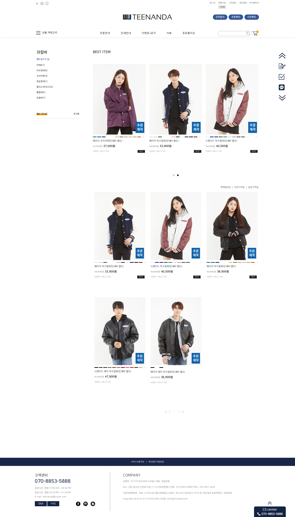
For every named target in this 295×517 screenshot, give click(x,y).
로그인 (212, 3)
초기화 (76, 114)
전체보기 (41, 65)
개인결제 (243, 3)
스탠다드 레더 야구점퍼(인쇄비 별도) (112, 371)
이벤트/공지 (149, 33)
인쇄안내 (126, 33)
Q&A (41, 503)
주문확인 (235, 17)
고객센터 (232, 3)
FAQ (53, 503)
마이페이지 (254, 3)
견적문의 (220, 17)
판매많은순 (226, 187)
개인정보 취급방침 (156, 462)
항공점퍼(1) (42, 81)
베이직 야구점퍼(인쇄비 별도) (164, 140)
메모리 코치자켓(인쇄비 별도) (107, 140)
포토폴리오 (188, 33)
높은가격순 (253, 187)
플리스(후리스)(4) (45, 87)
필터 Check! (42, 114)
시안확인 (251, 17)
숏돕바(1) (41, 98)
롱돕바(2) (41, 92)
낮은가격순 (239, 187)
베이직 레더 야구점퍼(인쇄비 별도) (168, 372)
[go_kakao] (282, 90)
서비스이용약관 (137, 462)
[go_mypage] (282, 79)
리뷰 (169, 33)
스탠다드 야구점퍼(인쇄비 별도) (221, 140)
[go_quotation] (282, 68)
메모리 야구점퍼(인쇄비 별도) (221, 266)
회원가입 (222, 3)
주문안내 (105, 33)
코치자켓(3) (42, 76)
